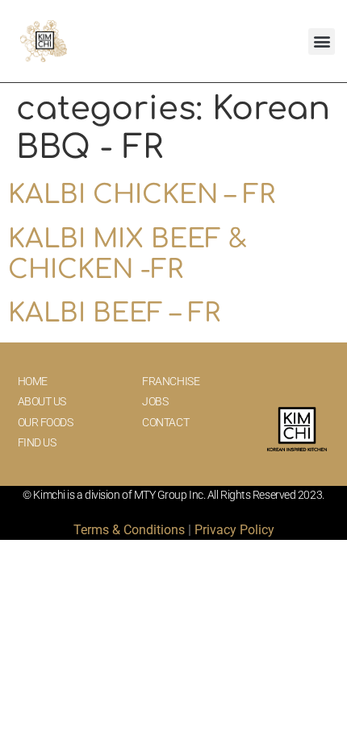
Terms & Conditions (129, 529)
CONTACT (165, 422)
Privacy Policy (234, 529)
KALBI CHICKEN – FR (141, 194)
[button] (321, 41)
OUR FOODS (45, 422)
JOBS (155, 401)
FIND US (37, 442)
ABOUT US (42, 401)
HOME (33, 381)
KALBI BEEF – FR (114, 313)
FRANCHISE (170, 381)
